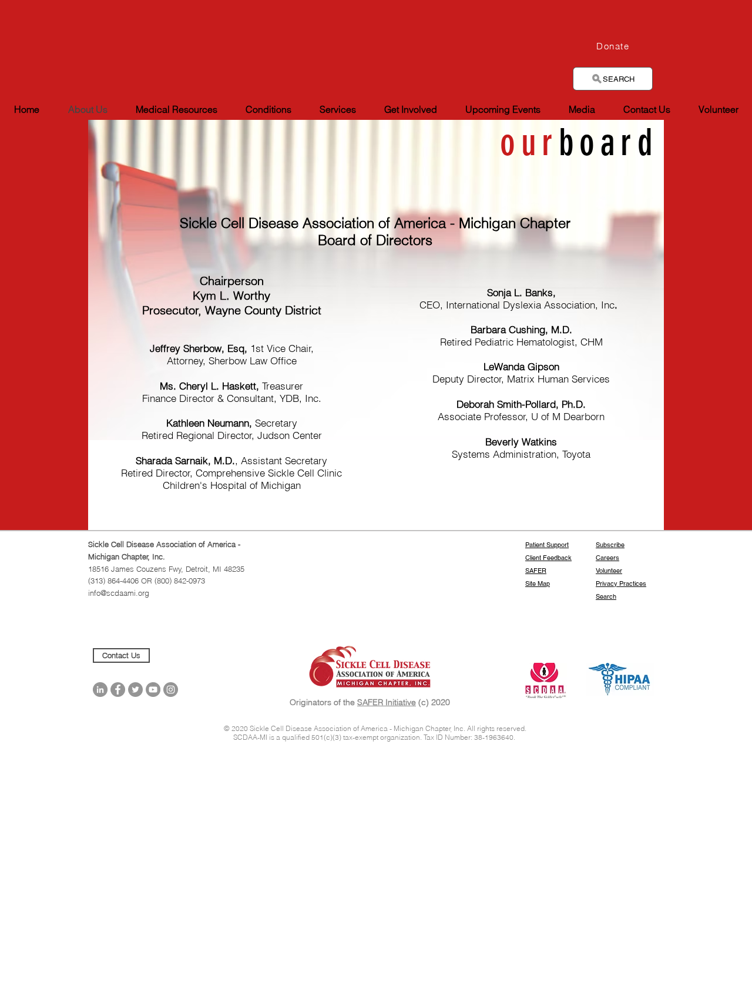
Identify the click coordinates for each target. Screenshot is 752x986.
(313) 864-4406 (114, 580)
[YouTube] (153, 689)
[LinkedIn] (100, 689)
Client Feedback (548, 558)
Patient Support (547, 545)
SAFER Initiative (386, 702)
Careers (607, 558)
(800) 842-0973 (180, 580)
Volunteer (609, 570)
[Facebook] (117, 689)
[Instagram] (170, 689)
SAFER (535, 570)
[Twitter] (135, 689)
